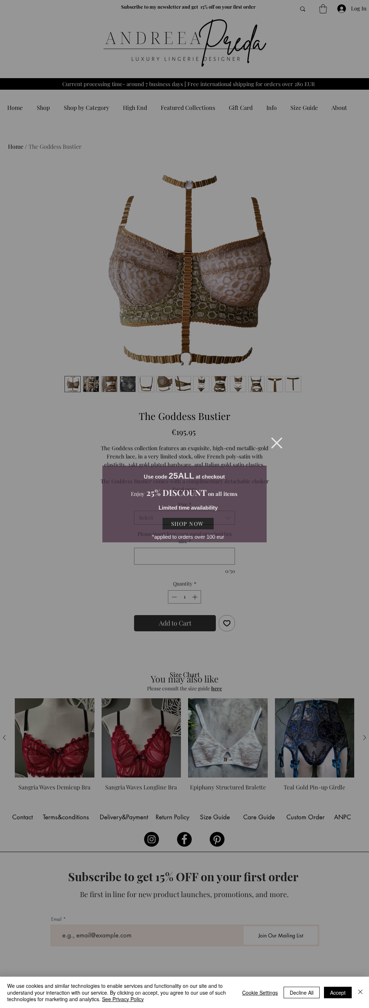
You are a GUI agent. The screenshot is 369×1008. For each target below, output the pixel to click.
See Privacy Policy (123, 999)
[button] (276, 443)
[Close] (360, 992)
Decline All (302, 992)
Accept (338, 992)
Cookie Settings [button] (260, 992)
